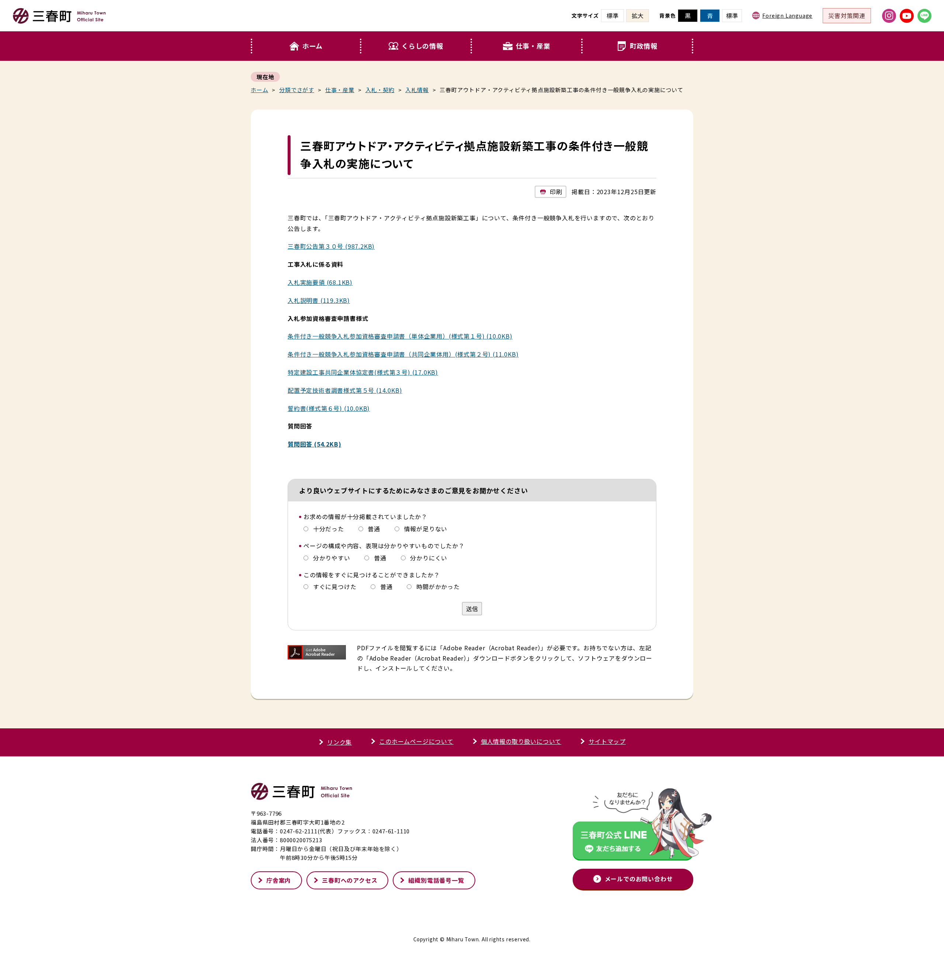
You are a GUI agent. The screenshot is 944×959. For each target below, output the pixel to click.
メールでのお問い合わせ (639, 878)
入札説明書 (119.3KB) (319, 300)
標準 (732, 15)
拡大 (637, 15)
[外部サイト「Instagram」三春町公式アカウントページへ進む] (889, 16)
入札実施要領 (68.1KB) (320, 282)
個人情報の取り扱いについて (521, 741)
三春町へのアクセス (349, 880)
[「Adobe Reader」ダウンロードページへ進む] (317, 652)
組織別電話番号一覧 (436, 880)
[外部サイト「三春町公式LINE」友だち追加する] (633, 826)
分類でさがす (296, 90)
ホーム (312, 45)
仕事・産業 (533, 45)
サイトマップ (607, 741)
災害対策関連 (846, 15)
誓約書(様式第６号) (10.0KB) (329, 408)
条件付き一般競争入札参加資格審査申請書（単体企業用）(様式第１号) (386, 336)
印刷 (556, 191)
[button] (416, 46)
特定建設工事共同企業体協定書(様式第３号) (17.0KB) (363, 372)
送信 (472, 608)
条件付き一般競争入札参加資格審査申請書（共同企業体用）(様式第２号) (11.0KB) (403, 354)
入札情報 (416, 90)
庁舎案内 (278, 880)
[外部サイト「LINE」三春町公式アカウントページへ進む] (924, 16)
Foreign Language (787, 15)
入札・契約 (380, 90)
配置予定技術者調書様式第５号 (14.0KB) (345, 390)
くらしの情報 (422, 45)
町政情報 (643, 45)
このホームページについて (416, 741)
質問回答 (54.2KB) (314, 444)
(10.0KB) (498, 336)
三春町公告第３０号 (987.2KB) (331, 246)
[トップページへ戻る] (59, 20)
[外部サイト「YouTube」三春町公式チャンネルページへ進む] (907, 16)
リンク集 (339, 742)
